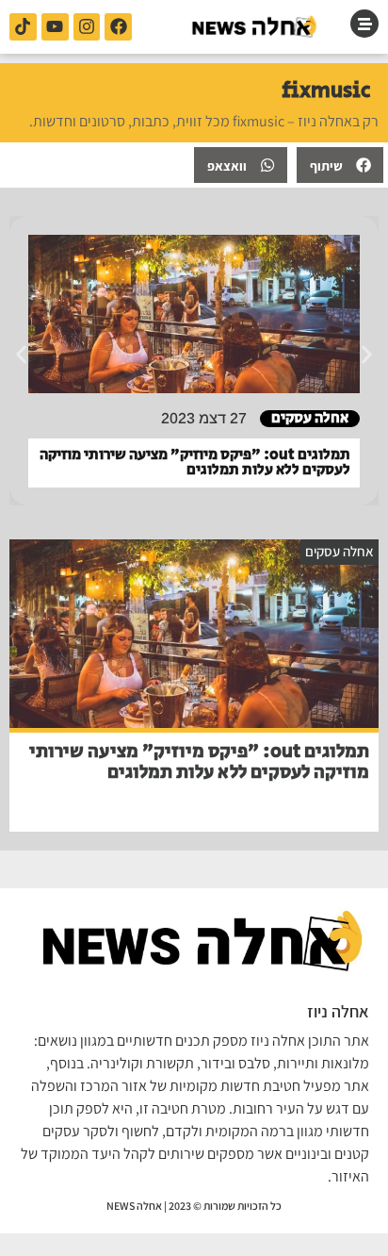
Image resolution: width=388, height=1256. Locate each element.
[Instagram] (87, 27)
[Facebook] (118, 27)
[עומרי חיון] (255, 27)
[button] (340, 165)
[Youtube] (55, 27)
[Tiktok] (23, 27)
